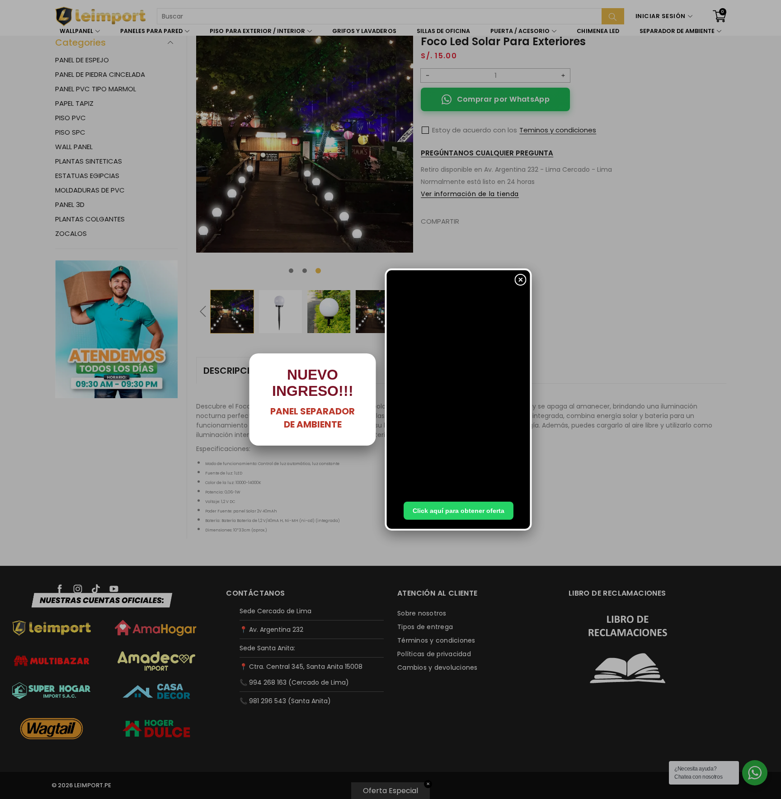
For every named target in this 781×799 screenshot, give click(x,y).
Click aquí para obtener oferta (458, 510)
